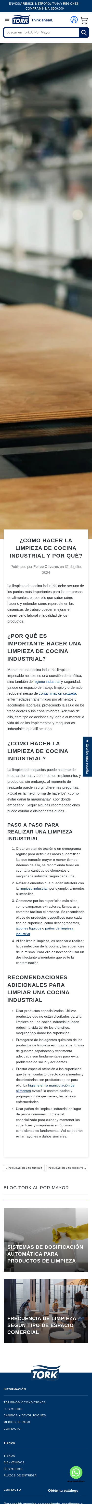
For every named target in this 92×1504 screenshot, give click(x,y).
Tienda (9, 1455)
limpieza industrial (33, 888)
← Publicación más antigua (24, 1168)
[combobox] (46, 32)
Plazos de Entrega (20, 1475)
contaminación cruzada (57, 693)
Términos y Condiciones (25, 1402)
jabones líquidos (28, 928)
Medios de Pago (17, 1422)
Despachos (13, 1409)
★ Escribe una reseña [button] (88, 756)
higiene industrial (47, 681)
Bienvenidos (14, 1462)
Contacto (12, 1428)
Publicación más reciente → (67, 1168)
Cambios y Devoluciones (25, 1415)
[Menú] (7, 20)
